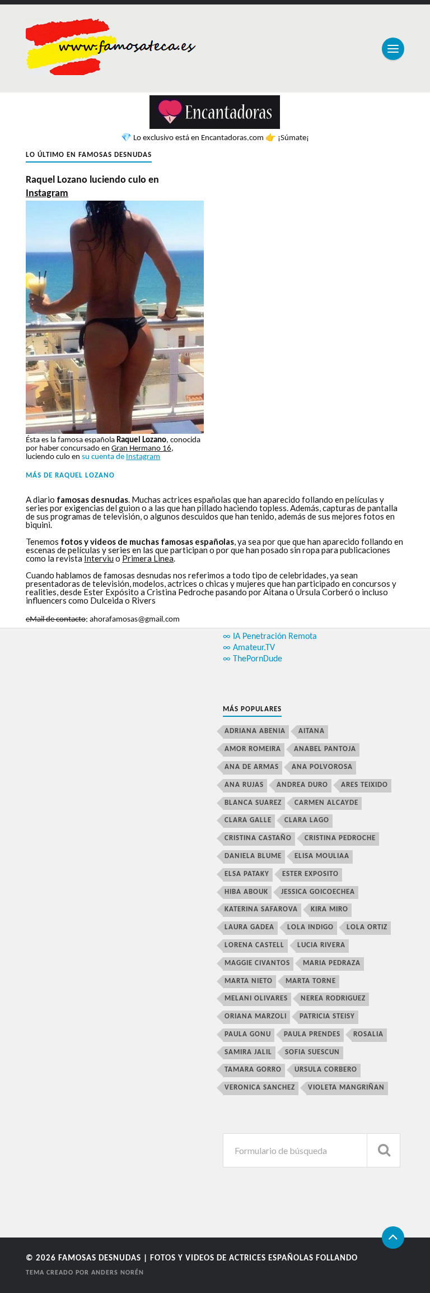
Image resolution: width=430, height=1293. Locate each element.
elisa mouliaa (322, 856)
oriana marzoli (256, 1016)
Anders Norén (117, 1272)
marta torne (311, 981)
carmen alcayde (326, 803)
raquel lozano (85, 475)
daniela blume (253, 856)
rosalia (368, 1034)
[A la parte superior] (393, 1237)
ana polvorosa (322, 767)
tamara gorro (253, 1069)
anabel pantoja (325, 749)
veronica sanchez (260, 1087)
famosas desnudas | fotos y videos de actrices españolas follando (208, 1258)
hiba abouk (246, 892)
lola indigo (310, 927)
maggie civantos (257, 963)
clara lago (306, 820)
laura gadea (249, 927)
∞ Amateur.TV (249, 647)
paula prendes (312, 1034)
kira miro (329, 909)
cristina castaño (258, 838)
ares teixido (364, 785)
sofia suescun (312, 1052)
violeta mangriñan (346, 1087)
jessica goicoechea (318, 892)
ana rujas (244, 785)
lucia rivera (321, 945)
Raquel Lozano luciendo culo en (92, 187)
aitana (311, 731)
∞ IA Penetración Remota (270, 636)
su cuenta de (121, 457)
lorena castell (254, 945)
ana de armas (252, 767)
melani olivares (256, 998)
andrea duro (302, 785)
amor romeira (253, 749)
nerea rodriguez (333, 998)
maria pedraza (332, 963)
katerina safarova (261, 909)
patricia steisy (327, 1016)
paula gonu (248, 1034)
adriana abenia (255, 731)
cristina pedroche (340, 838)
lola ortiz (367, 927)
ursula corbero (326, 1069)
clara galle (248, 820)
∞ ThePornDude (252, 659)
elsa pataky (247, 874)
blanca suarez (253, 803)
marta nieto (249, 981)
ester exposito (310, 874)
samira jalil (248, 1052)
